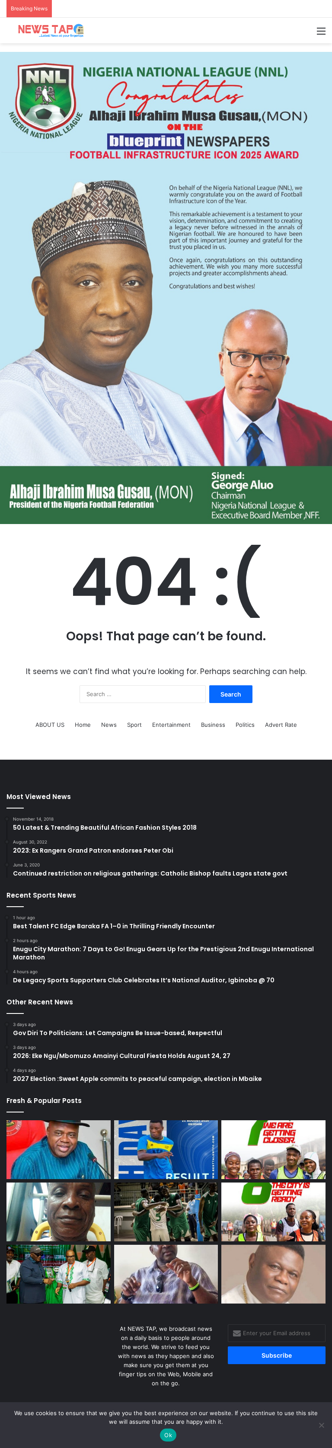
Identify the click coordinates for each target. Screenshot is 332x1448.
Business (213, 724)
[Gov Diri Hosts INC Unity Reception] (58, 1149)
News (109, 724)
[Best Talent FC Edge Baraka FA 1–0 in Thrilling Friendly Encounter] (166, 1149)
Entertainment (171, 724)
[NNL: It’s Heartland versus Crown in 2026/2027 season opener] (58, 1274)
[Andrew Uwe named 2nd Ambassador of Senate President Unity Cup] (166, 1274)
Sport (134, 724)
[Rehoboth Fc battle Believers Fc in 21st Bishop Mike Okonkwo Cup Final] (273, 1274)
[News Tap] (47, 30)
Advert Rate (281, 724)
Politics (245, 724)
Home (83, 724)
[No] (321, 1425)
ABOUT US (49, 724)
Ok (168, 1435)
